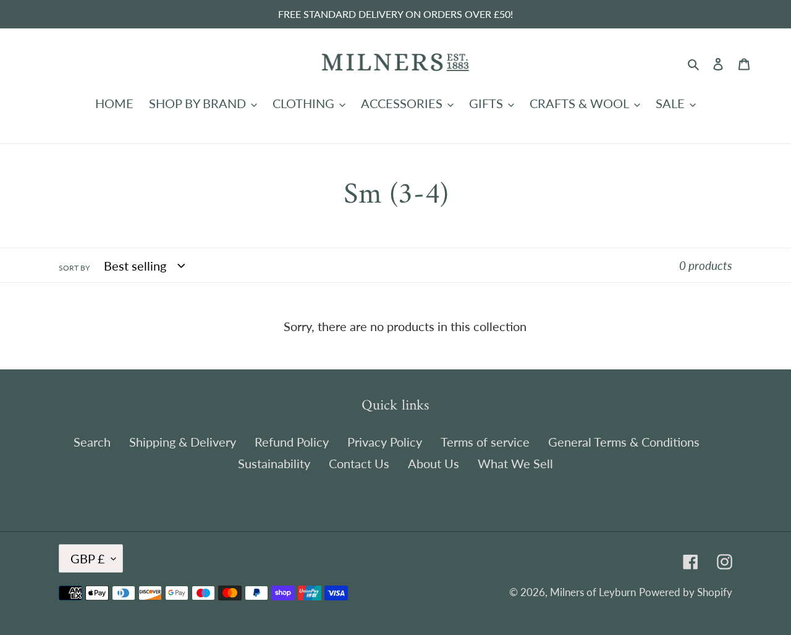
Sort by (74, 267)
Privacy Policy (384, 441)
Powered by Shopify (685, 592)
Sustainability (274, 463)
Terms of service (485, 441)
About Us (433, 463)
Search (92, 441)
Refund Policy (292, 441)
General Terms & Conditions (624, 441)
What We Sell (515, 463)
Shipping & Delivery (182, 441)
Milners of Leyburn (593, 592)
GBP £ (87, 558)
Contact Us (359, 463)
